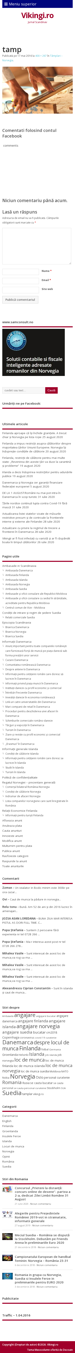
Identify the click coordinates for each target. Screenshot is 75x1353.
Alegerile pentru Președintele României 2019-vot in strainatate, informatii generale (40, 1217)
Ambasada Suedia (16, 589)
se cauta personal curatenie (30, 1088)
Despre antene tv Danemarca (22, 669)
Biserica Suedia (14, 636)
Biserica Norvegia (15, 632)
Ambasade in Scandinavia (19, 566)
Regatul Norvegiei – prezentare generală (28, 782)
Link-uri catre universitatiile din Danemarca (30, 702)
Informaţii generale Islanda (20, 749)
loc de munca (29, 1059)
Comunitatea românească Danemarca (27, 665)
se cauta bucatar (41, 1083)
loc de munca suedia (35, 1071)
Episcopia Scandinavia (16, 622)
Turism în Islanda (15, 772)
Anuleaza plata (12, 826)
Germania (55, 1049)
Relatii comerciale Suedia (20, 617)
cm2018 (51, 1032)
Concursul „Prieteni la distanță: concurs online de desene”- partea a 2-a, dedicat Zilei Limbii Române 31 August (42, 1193)
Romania (12, 1082)
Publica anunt (11, 851)
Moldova (55, 1071)
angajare (24, 1015)
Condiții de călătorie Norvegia (23, 791)
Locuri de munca (13, 1146)
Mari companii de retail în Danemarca (27, 706)
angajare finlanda (33, 1021)
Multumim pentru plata (17, 846)
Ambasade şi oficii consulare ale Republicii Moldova (36, 593)
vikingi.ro (38, 1094)
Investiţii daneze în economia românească (30, 697)
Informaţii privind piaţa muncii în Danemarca (31, 683)
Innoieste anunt (12, 836)
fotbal (45, 1049)
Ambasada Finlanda (17, 575)
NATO (64, 1071)
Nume (47, 271)
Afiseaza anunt (12, 820)
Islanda (36, 1054)
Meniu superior (22, 3)
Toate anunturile (13, 866)
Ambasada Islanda (16, 580)
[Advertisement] (38, 35)
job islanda (51, 1054)
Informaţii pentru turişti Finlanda (24, 815)
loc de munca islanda (29, 1066)
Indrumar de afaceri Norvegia (22, 796)
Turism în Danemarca (18, 730)
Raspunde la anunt (14, 861)
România (8, 1161)
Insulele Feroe (11, 1136)
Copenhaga (10, 1037)
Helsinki (24, 1055)
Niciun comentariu (40, 1203)
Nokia (5, 1077)
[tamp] (37, 112)
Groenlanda (10, 1055)
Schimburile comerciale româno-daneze (29, 720)
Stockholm (53, 1088)
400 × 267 (41, 56)
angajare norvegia (38, 1026)
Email (46, 280)
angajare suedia (17, 1032)
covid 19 (40, 1037)
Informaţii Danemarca (16, 641)
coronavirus (27, 1037)
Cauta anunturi (12, 830)
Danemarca (17, 1042)
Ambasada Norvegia (17, 584)
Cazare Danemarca (16, 660)
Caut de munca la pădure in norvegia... (35, 899)
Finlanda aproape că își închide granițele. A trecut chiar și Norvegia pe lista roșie (34, 435)
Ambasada (8, 1016)
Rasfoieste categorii (15, 856)
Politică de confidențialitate (20, 777)
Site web (47, 289)
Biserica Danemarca (17, 627)
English (6, 1121)
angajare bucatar (46, 1016)
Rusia (26, 1083)
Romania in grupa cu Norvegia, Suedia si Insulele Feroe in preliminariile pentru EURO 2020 (39, 1278)
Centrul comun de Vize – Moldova (25, 607)
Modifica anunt (12, 841)
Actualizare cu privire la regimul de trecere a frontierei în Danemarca (31, 530)
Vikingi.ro (37, 15)
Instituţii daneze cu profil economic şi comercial (33, 688)
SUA (63, 1088)
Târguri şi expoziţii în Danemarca (24, 725)
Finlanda (30, 1048)
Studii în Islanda (14, 767)
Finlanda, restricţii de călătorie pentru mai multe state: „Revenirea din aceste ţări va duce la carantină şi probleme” (36, 462)
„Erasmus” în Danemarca (19, 744)
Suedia (12, 1093)
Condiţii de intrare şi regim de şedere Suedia (31, 613)
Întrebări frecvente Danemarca (23, 692)
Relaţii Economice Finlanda (19, 811)
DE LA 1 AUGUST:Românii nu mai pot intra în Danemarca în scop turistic (31, 495)
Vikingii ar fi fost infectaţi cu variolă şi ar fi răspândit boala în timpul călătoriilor (36, 540)
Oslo (39, 1077)
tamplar (27, 1094)
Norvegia (22, 1076)
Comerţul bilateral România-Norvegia (27, 787)
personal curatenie (57, 1077)
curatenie (51, 1037)
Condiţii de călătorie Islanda (22, 753)
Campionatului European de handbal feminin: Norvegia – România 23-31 (43, 1258)
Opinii (6, 1156)
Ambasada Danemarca (19, 570)
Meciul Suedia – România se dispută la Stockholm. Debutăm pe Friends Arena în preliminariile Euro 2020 (42, 1239)
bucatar (39, 1032)
